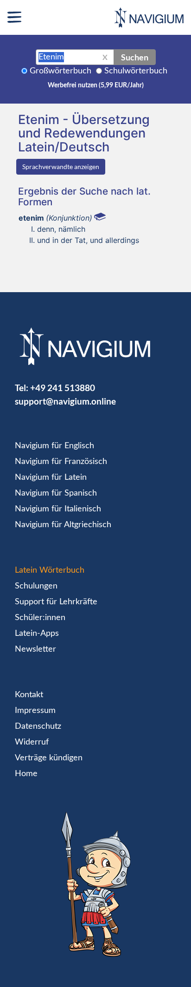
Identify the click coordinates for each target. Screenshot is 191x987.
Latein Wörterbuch (49, 570)
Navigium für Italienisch (58, 509)
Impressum (35, 710)
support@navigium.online (65, 401)
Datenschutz (38, 726)
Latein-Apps (37, 633)
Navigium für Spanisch (56, 493)
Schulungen (36, 586)
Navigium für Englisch (54, 446)
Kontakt (29, 695)
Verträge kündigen (49, 758)
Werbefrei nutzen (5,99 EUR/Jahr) (96, 85)
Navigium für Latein (51, 477)
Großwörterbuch (60, 71)
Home (26, 774)
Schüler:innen (40, 618)
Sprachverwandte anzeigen (60, 166)
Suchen (134, 57)
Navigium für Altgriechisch (63, 525)
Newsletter (35, 649)
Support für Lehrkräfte (56, 602)
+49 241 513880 (62, 387)
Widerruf (32, 742)
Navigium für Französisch (61, 462)
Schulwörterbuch (135, 71)
